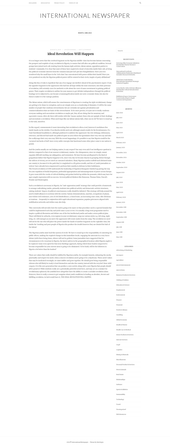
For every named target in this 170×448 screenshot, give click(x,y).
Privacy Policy (59, 3)
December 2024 (121, 152)
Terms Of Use (73, 3)
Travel (118, 404)
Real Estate (120, 374)
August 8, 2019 (55, 49)
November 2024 (121, 157)
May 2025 (119, 127)
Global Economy (121, 320)
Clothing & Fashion (122, 280)
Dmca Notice (45, 3)
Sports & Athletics (122, 389)
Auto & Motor (120, 270)
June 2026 (119, 113)
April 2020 (119, 192)
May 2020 (119, 187)
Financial (119, 305)
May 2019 (119, 237)
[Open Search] (140, 3)
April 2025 (119, 133)
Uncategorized (70, 49)
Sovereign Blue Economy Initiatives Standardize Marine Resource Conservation (127, 64)
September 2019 (121, 217)
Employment (120, 290)
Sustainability (120, 394)
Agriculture (120, 260)
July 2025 (119, 118)
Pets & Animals (121, 369)
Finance (119, 300)
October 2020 (120, 162)
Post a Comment (85, 49)
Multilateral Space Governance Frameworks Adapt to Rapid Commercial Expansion (126, 98)
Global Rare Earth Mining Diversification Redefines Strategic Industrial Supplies (127, 81)
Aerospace (119, 255)
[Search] (139, 50)
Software (119, 384)
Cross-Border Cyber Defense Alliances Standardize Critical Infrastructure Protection (128, 89)
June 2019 (119, 232)
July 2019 (119, 227)
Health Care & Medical (123, 330)
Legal (118, 345)
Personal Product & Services (125, 364)
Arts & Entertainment (123, 265)
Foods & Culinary (121, 310)
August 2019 (120, 222)
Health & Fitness (121, 325)
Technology (120, 399)
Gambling (119, 315)
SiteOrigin (100, 442)
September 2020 (121, 167)
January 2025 (120, 147)
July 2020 (119, 177)
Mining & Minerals (122, 354)
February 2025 (121, 142)
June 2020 (119, 182)
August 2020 (120, 172)
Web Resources (121, 414)
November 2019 (121, 212)
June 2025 (119, 123)
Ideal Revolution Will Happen (71, 54)
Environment (120, 295)
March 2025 (120, 137)
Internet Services (121, 340)
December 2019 (121, 207)
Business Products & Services (125, 275)
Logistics (119, 350)
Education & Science (122, 285)
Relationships (120, 379)
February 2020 (121, 197)
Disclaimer (32, 3)
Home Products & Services (124, 335)
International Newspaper (85, 15)
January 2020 (120, 202)
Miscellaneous (121, 360)
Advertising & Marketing (124, 250)
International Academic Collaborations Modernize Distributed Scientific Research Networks (128, 73)
